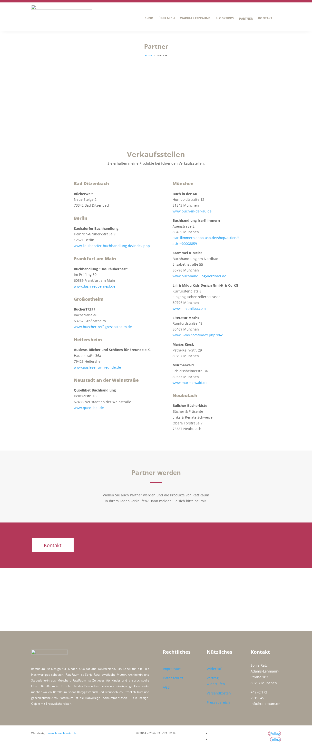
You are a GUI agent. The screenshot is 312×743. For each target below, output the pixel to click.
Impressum (172, 668)
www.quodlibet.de (89, 407)
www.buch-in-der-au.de (192, 211)
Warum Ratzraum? (195, 18)
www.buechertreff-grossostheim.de (103, 326)
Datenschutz (173, 678)
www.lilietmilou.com (189, 308)
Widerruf (214, 668)
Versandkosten (219, 693)
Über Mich (166, 18)
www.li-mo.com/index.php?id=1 (198, 335)
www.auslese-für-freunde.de (97, 367)
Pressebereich (218, 702)
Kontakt (265, 18)
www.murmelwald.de (190, 382)
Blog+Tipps (224, 18)
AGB (166, 687)
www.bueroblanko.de (62, 733)
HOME (148, 55)
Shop (149, 18)
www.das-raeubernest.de (94, 286)
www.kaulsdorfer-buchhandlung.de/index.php (112, 245)
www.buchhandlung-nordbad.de (199, 276)
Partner (246, 19)
